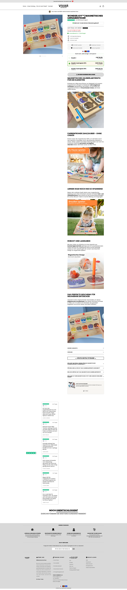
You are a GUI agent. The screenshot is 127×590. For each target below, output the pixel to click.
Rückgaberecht (89, 565)
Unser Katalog (31, 6)
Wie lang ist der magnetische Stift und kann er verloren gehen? (84, 376)
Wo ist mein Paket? (41, 6)
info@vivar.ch (58, 576)
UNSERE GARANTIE (72, 348)
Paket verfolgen (72, 568)
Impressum (88, 562)
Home (24, 6)
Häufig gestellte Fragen (74, 569)
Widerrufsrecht (89, 563)
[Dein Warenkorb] (103, 6)
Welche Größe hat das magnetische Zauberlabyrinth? (84, 372)
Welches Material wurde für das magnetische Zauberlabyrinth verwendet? (81, 364)
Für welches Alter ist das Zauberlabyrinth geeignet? (83, 368)
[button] (86, 58)
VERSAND (70, 352)
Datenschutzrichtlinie (90, 567)
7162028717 (57, 578)
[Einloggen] (100, 6)
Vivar (60, 588)
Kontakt (50, 6)
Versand (71, 564)
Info (70, 560)
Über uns (71, 566)
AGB (87, 560)
